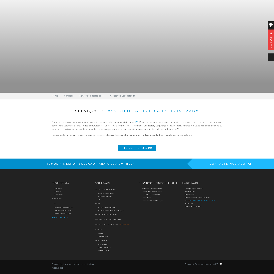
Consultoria (146, 197)
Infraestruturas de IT (193, 206)
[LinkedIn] (138, 264)
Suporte (57, 191)
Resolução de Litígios (62, 213)
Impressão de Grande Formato (197, 197)
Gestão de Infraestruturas (151, 191)
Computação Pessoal (194, 188)
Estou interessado (137, 148)
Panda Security (104, 247)
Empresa (58, 188)
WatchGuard (103, 250)
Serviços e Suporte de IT (91, 96)
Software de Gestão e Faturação (111, 210)
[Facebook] (135, 264)
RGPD (100, 199)
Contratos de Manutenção (152, 200)
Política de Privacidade (63, 207)
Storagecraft (103, 244)
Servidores (189, 203)
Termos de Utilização (62, 210)
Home (55, 96)
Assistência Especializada (122, 96)
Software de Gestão (106, 193)
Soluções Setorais (105, 196)
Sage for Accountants (107, 207)
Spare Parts (190, 191)
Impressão (189, 194)
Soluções (68, 96)
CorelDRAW (103, 236)
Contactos (58, 194)
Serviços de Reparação (150, 194)
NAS (200, 200)
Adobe (100, 233)
